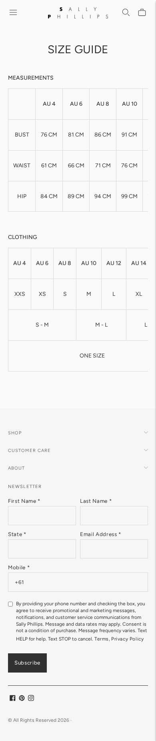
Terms (101, 639)
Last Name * (96, 501)
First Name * (24, 501)
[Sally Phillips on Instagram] (31, 699)
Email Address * (100, 534)
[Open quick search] (126, 13)
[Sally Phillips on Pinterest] (22, 699)
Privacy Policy (127, 639)
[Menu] (13, 13)
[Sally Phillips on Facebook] (13, 699)
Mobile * (19, 567)
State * (17, 534)
